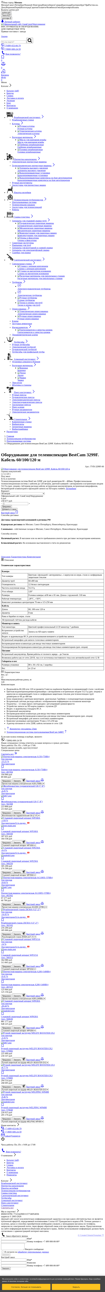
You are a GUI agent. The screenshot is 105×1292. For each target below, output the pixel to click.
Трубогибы (6, 1198)
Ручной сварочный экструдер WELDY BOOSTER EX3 (26, 1076)
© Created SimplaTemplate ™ (91, 1235)
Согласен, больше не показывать (26, 1287)
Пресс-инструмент (9, 1203)
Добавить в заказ (9, 509)
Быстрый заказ (8, 513)
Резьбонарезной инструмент (14, 1183)
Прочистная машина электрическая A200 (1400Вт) (24, 985)
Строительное (7, 1205)
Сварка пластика (9, 1193)
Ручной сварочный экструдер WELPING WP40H (24, 1108)
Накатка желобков (9, 1188)
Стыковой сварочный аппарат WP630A (19, 1017)
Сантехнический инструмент (14, 1195)
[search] (29, 40)
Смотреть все (7, 1208)
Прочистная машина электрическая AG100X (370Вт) (26, 894)
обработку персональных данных (33, 1252)
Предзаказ (6, 506)
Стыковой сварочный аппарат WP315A (19, 956)
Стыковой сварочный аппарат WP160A (19, 832)
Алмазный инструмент (12, 1200)
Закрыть (76, 1287)
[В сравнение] (42, 781)
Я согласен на (26, 1252)
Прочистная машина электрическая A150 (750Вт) (24, 770)
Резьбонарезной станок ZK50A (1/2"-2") (19, 924)
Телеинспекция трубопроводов (15, 1190)
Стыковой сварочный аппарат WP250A (19, 862)
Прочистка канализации (12, 1186)
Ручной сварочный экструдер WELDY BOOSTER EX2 (26, 1049)
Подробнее (71, 488)
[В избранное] (16, 513)
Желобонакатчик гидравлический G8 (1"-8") (22, 802)
